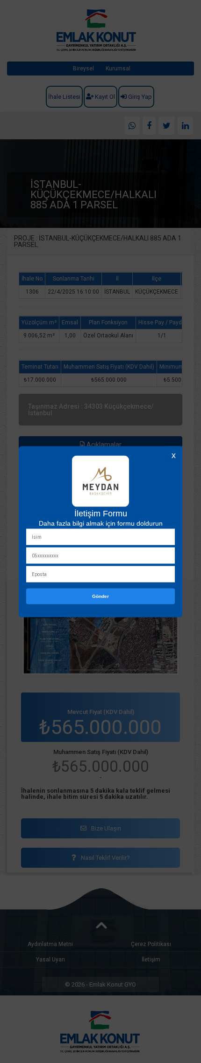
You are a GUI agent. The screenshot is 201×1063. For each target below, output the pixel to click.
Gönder (100, 595)
